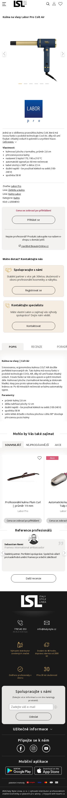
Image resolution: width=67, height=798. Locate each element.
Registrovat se (33, 290)
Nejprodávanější (37, 444)
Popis (12, 346)
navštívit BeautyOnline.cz (35, 246)
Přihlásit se (33, 219)
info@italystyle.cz (46, 629)
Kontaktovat (33, 326)
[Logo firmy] (20, 4)
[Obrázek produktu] (33, 55)
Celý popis (8, 141)
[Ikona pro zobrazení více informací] (55, 707)
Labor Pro (16, 186)
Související (13, 444)
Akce (58, 444)
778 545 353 (20, 629)
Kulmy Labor (14, 193)
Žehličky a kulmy (16, 190)
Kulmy (17, 197)
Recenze (36, 346)
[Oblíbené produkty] (61, 4)
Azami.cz (60, 793)
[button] (62, 55)
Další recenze (33, 578)
